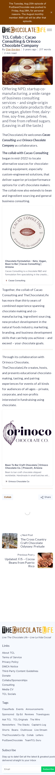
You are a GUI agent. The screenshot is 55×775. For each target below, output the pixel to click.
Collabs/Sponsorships (14, 680)
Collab (7, 497)
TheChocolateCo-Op (13, 735)
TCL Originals (20, 719)
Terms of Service (12, 657)
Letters (39, 735)
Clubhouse (26, 729)
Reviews (29, 714)
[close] (51, 12)
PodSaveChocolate (12, 740)
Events (20, 709)
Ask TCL (6, 719)
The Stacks (23, 724)
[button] (49, 30)
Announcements (34, 709)
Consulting (8, 684)
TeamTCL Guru (33, 740)
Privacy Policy (10, 661)
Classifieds (8, 709)
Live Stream (40, 729)
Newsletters (8, 724)
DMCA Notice (10, 666)
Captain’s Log (39, 724)
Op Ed (19, 714)
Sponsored (8, 714)
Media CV (7, 689)
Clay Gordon (13, 49)
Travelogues (43, 714)
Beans (15, 729)
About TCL (8, 652)
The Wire (35, 719)
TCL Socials (9, 693)
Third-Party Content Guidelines (20, 671)
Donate (6, 675)
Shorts (5, 729)
